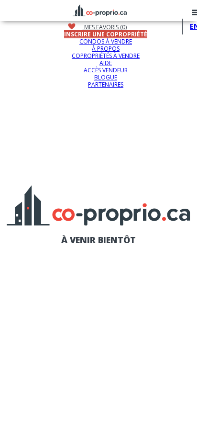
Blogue (105, 77)
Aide (105, 63)
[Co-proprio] (100, 9)
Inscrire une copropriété (105, 34)
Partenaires (105, 84)
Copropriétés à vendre (106, 56)
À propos (106, 49)
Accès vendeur (106, 70)
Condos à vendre (105, 41)
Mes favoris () (105, 27)
